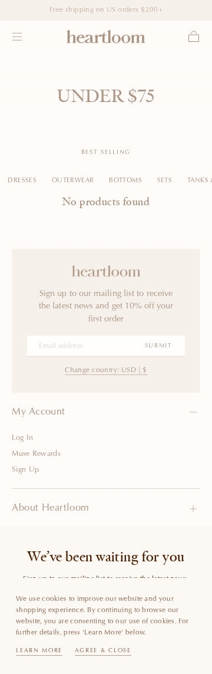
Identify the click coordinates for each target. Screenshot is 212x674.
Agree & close (103, 651)
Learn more (39, 651)
